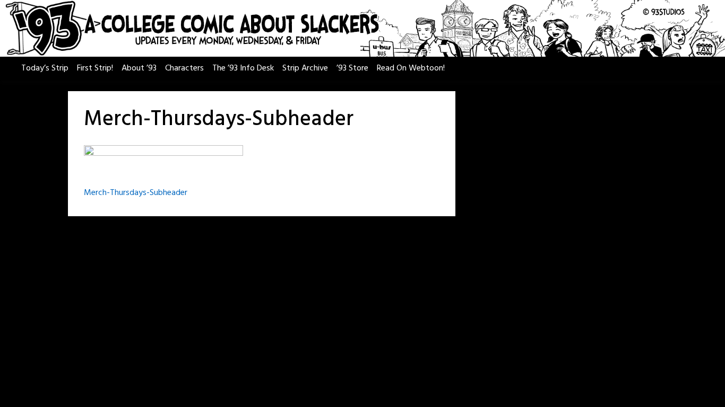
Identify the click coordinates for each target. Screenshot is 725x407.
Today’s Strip (44, 68)
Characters (184, 68)
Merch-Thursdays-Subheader (135, 193)
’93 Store (352, 68)
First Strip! (95, 68)
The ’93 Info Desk (243, 68)
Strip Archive (305, 68)
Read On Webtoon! (411, 68)
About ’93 (139, 68)
